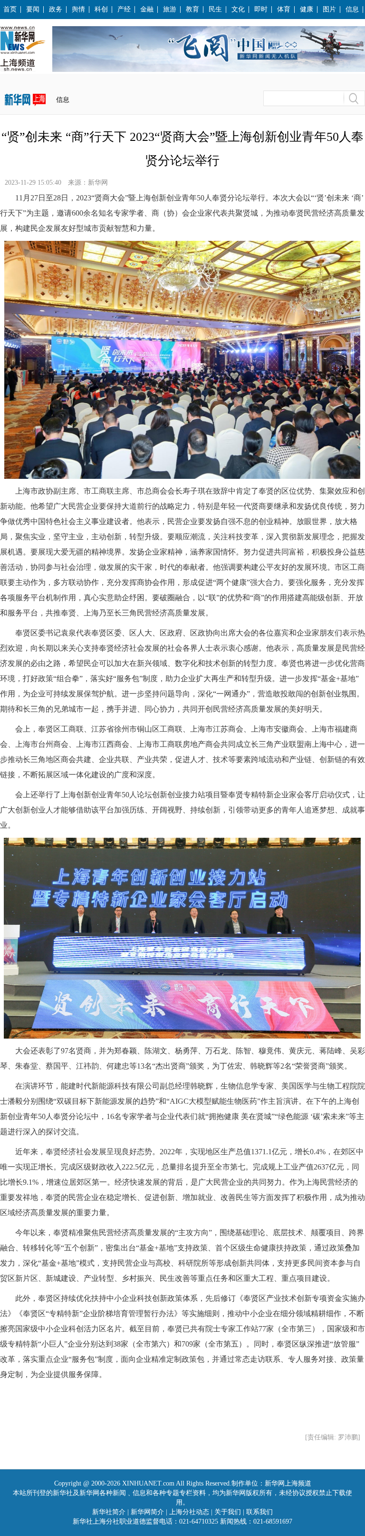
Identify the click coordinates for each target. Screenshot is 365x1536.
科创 (101, 9)
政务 (55, 9)
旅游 (169, 9)
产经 (124, 9)
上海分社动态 (189, 1512)
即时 (261, 9)
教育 (192, 9)
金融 (147, 9)
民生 (215, 9)
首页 (10, 9)
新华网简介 (147, 1512)
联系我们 (259, 1512)
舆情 (78, 9)
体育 (283, 9)
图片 (329, 9)
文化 (238, 9)
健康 (306, 9)
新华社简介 (108, 1512)
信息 (352, 9)
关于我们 (227, 1512)
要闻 (32, 9)
